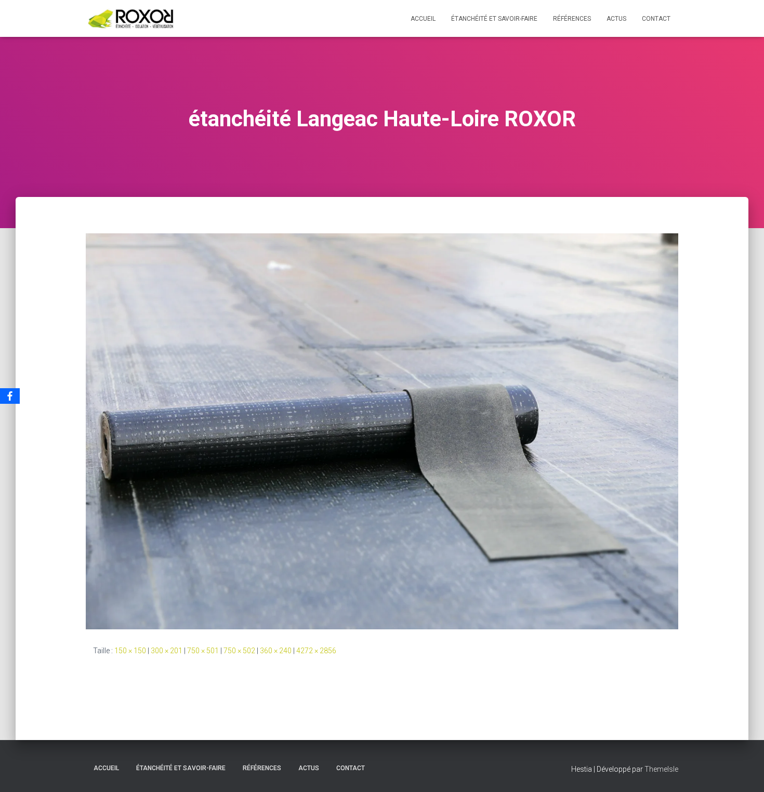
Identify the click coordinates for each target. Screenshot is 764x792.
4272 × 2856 (316, 650)
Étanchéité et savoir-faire (494, 18)
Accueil (423, 18)
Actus (616, 18)
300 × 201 (166, 650)
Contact (656, 18)
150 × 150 (130, 650)
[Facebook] (10, 396)
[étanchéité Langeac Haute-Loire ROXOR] (382, 431)
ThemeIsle (661, 769)
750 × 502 (239, 650)
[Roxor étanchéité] (132, 19)
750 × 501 (203, 650)
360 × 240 (276, 650)
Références (572, 18)
